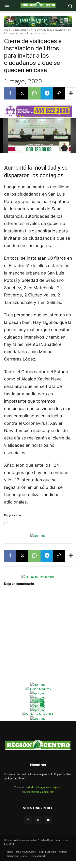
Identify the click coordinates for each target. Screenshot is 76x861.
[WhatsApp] (34, 93)
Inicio (7, 29)
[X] (22, 93)
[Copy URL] (59, 93)
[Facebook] (10, 93)
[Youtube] (48, 820)
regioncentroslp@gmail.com (38, 791)
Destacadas (19, 29)
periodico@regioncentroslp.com (44, 787)
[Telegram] (47, 93)
